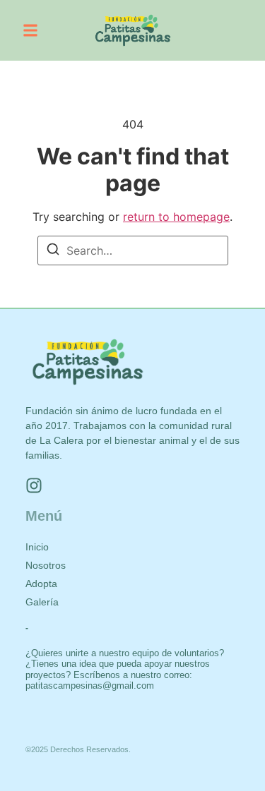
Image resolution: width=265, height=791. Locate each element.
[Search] (53, 251)
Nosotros (45, 565)
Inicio (37, 547)
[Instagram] (33, 485)
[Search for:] (132, 250)
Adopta (41, 583)
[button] (30, 30)
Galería (42, 602)
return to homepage (176, 217)
